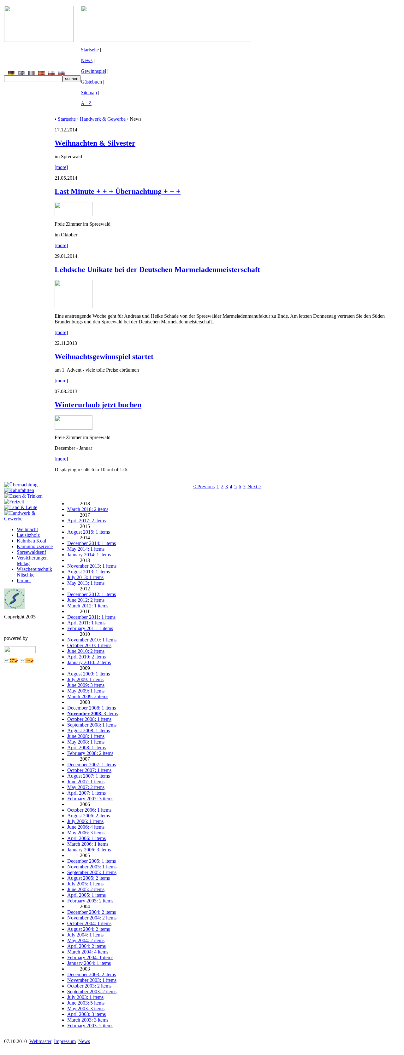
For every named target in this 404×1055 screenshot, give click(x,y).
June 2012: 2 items (85, 600)
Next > (254, 486)
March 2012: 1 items (87, 605)
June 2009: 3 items (85, 685)
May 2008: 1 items (85, 742)
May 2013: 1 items (85, 583)
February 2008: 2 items (90, 753)
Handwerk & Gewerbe (103, 119)
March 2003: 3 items (87, 1020)
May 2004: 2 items (85, 940)
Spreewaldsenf (31, 552)
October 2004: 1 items (89, 923)
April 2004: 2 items (86, 946)
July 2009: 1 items (85, 679)
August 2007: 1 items (88, 776)
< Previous (204, 486)
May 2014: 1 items (85, 549)
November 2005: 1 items (91, 866)
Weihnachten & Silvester (95, 143)
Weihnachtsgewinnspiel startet (104, 356)
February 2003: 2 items (90, 1025)
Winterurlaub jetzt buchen (98, 405)
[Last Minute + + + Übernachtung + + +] (73, 214)
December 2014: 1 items (91, 543)
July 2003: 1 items (85, 997)
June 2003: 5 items (85, 1003)
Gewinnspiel (93, 71)
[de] (11, 73)
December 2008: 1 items (91, 707)
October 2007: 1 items (89, 770)
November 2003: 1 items (91, 980)
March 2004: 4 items (87, 951)
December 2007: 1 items (91, 764)
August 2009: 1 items (88, 673)
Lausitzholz (28, 535)
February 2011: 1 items (90, 628)
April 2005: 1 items (86, 895)
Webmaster (40, 1041)
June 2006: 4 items (85, 827)
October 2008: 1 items (89, 719)
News (86, 60)
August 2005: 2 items (88, 878)
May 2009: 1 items (85, 690)
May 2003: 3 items (85, 1008)
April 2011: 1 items (86, 622)
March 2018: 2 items (87, 509)
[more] (61, 167)
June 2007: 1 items (85, 781)
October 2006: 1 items (89, 810)
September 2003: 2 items (91, 991)
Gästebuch (91, 81)
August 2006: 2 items (88, 815)
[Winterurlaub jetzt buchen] (73, 428)
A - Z (86, 103)
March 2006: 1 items (87, 844)
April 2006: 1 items (86, 838)
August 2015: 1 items (88, 532)
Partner (24, 580)
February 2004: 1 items (90, 957)
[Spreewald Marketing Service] (14, 607)
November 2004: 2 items (91, 917)
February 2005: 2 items (90, 900)
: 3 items (92, 713)
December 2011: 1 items (91, 617)
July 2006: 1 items (85, 821)
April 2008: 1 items (86, 747)
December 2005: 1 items (91, 861)
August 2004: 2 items (88, 929)
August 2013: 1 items (88, 571)
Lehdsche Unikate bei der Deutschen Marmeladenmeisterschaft (157, 269)
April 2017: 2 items (86, 520)
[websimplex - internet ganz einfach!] (20, 651)
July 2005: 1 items (85, 883)
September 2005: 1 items (91, 872)
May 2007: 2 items (85, 787)
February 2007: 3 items (90, 798)
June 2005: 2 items (85, 889)
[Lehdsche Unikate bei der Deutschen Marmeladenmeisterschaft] (73, 306)
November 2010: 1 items (91, 639)
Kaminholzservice (35, 546)
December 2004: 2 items (91, 912)
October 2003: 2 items (89, 985)
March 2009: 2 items (87, 696)
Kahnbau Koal (31, 540)
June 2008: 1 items (85, 736)
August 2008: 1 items (88, 730)
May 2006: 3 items (85, 832)
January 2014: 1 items (89, 554)
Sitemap (89, 92)
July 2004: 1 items (85, 934)
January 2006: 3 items (89, 849)
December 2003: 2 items (91, 974)
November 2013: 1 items (91, 566)
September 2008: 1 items (91, 724)
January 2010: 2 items (89, 662)
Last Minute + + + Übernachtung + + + (118, 191)
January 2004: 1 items (89, 963)
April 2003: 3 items (86, 1014)
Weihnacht (27, 529)
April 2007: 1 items (86, 793)
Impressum (65, 1041)
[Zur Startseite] (39, 40)
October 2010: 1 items (89, 645)
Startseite (90, 49)
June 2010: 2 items (85, 651)
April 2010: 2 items (86, 656)
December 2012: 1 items (91, 594)
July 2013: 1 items (85, 577)
